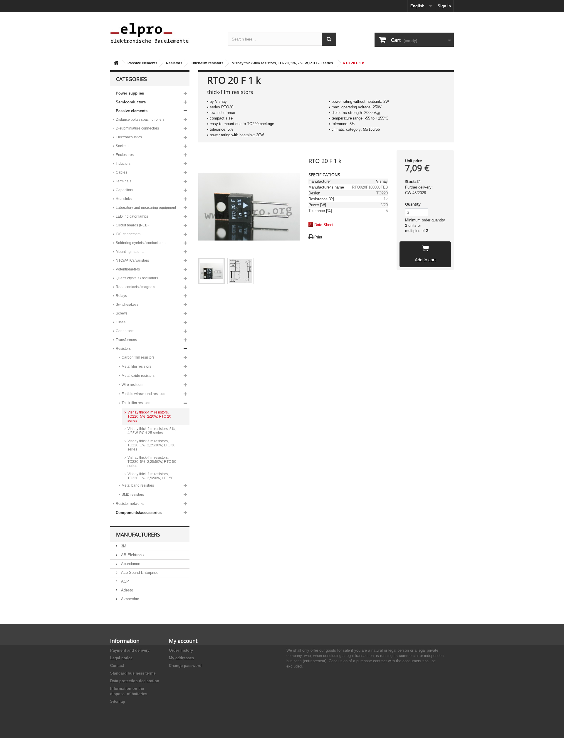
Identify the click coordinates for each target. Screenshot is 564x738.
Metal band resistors (138, 485)
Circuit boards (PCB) (132, 225)
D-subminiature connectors (137, 128)
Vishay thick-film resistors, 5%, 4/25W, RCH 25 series (151, 431)
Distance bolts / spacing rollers (140, 119)
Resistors (174, 63)
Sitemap (117, 701)
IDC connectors (128, 234)
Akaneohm (129, 599)
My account (183, 640)
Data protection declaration (134, 681)
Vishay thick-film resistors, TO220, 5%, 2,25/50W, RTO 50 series (151, 461)
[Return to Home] (116, 63)
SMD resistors (133, 494)
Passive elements (142, 63)
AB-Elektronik (132, 555)
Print (318, 237)
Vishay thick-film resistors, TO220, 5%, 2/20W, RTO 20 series (282, 63)
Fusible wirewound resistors (144, 394)
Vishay (382, 181)
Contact (117, 665)
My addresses (181, 658)
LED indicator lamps (132, 216)
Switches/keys (127, 304)
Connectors (125, 331)
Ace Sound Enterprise (139, 572)
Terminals (123, 181)
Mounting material (130, 252)
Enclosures (125, 155)
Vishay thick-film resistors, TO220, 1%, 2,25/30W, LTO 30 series (151, 445)
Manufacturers (138, 534)
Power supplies (130, 93)
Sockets (122, 146)
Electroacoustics (129, 137)
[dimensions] (241, 271)
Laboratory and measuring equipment (146, 208)
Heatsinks (124, 199)
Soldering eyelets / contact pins (140, 243)
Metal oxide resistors (138, 376)
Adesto (126, 590)
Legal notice (121, 658)
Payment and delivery (130, 650)
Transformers (126, 340)
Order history (181, 650)
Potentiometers (128, 269)
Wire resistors (132, 385)
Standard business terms (133, 673)
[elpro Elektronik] (164, 32)
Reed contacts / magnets (135, 287)
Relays (121, 296)
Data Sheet (323, 225)
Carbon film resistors (138, 357)
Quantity (413, 204)
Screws (121, 313)
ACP (124, 581)
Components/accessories (139, 512)
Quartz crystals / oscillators (137, 278)
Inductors (123, 164)
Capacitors (124, 190)
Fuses (120, 322)
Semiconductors (131, 102)
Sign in (444, 6)
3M (123, 546)
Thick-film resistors (207, 63)
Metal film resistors (136, 366)
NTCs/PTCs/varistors (132, 260)
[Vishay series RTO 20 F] (211, 271)
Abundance (130, 564)
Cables (121, 172)
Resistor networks (130, 504)
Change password (185, 665)
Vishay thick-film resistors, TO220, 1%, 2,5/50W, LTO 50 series (150, 478)
